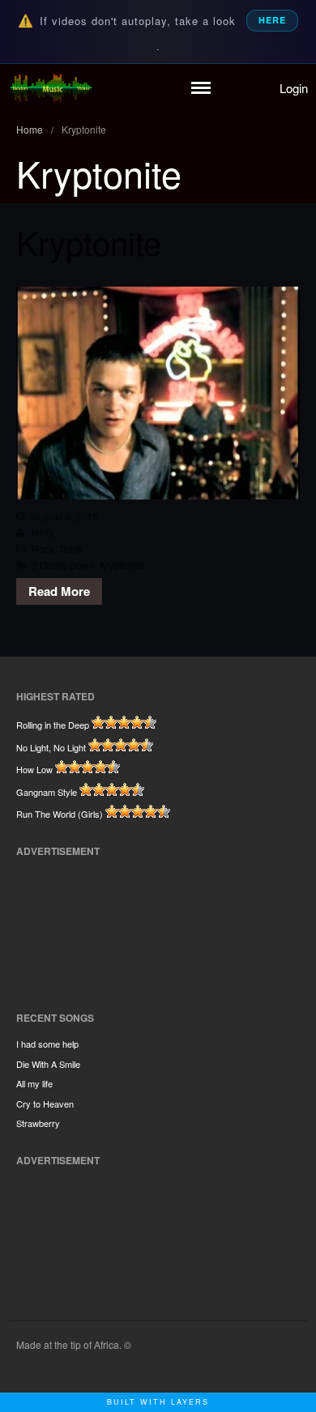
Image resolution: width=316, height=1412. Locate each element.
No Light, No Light (51, 747)
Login (294, 87)
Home (29, 129)
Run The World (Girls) (59, 813)
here (272, 20)
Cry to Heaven (45, 1103)
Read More (59, 591)
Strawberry (38, 1122)
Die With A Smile (48, 1063)
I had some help (47, 1043)
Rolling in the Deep (52, 724)
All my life (34, 1083)
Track (71, 548)
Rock (43, 548)
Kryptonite (88, 242)
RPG (42, 532)
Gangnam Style (46, 791)
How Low (34, 769)
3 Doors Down (63, 565)
